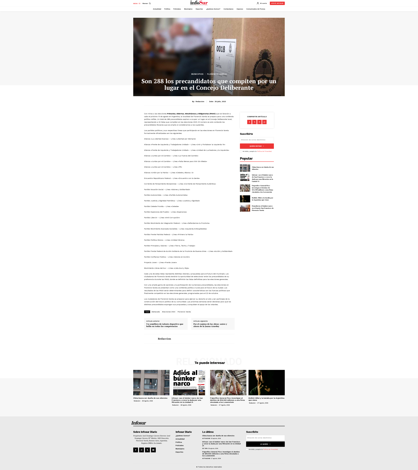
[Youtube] (153, 450)
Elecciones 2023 (168, 312)
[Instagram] (141, 450)
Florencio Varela (217, 74)
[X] (254, 122)
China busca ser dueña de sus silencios (263, 168)
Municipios (197, 74)
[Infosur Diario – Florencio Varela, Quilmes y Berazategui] (199, 3)
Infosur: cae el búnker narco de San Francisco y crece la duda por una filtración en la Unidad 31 (262, 178)
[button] (147, 3)
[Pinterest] (259, 122)
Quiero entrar (256, 146)
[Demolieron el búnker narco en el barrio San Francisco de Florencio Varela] (245, 208)
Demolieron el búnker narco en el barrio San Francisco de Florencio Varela (263, 208)
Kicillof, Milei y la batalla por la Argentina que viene (262, 199)
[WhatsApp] (264, 122)
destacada (156, 312)
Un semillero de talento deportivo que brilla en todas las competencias (164, 325)
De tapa (205, 448)
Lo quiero (264, 444)
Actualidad (206, 438)
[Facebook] (249, 122)
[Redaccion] (149, 338)
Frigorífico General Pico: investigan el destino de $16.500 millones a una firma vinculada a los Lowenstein (262, 189)
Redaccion (200, 101)
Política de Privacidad (264, 151)
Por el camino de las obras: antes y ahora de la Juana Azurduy (210, 325)
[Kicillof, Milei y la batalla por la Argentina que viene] (245, 198)
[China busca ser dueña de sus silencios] (245, 168)
